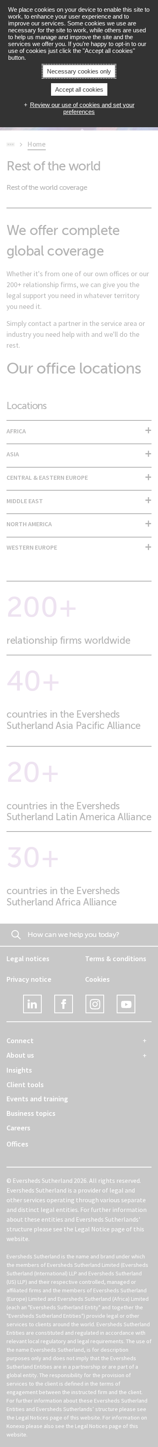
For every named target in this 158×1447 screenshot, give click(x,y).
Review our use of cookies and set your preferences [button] (82, 108)
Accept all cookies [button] (79, 89)
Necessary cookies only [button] (79, 71)
